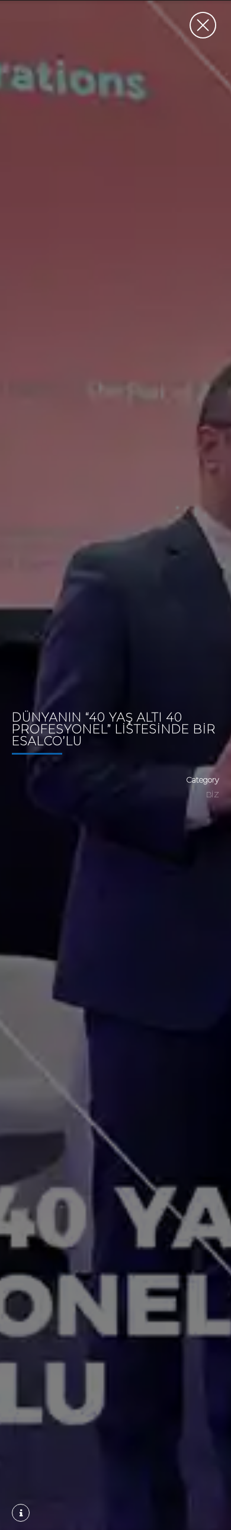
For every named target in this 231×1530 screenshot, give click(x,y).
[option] (115, 765)
